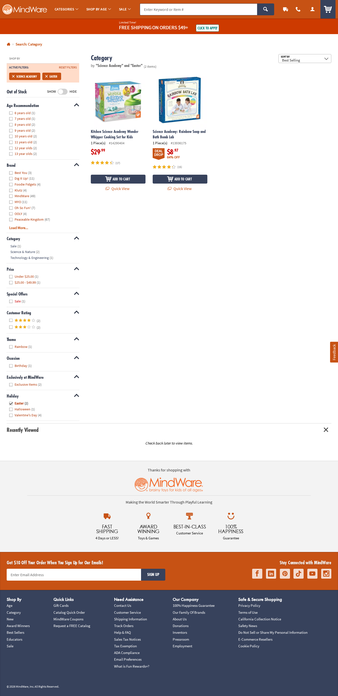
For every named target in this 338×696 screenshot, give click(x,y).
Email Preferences (128, 659)
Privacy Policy (249, 605)
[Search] (265, 9)
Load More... (18, 227)
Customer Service (127, 612)
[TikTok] (298, 574)
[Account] (312, 9)
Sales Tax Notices (127, 639)
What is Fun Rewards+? (131, 666)
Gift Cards (61, 605)
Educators (14, 639)
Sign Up (153, 574)
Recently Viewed (22, 430)
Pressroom (181, 639)
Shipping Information (130, 619)
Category (14, 612)
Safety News (247, 625)
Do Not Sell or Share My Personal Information (273, 632)
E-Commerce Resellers (255, 639)
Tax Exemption (125, 646)
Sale (10, 646)
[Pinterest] (285, 574)
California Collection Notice (259, 619)
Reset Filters (68, 67)
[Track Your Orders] (285, 9)
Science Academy (26, 76)
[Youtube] (312, 574)
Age (9, 605)
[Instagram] (326, 574)
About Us (180, 619)
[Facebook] (257, 574)
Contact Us (122, 605)
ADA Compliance (127, 652)
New (10, 619)
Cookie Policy (248, 646)
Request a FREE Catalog (71, 625)
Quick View (120, 188)
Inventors (180, 632)
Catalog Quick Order (69, 612)
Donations (181, 625)
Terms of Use (248, 612)
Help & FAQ (122, 632)
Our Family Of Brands (189, 612)
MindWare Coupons (68, 619)
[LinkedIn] (271, 574)
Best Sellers (15, 632)
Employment (182, 646)
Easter (53, 76)
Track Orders (123, 625)
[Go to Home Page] (8, 44)
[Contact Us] (298, 9)
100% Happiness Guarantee (194, 605)
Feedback (333, 352)
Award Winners (18, 625)
